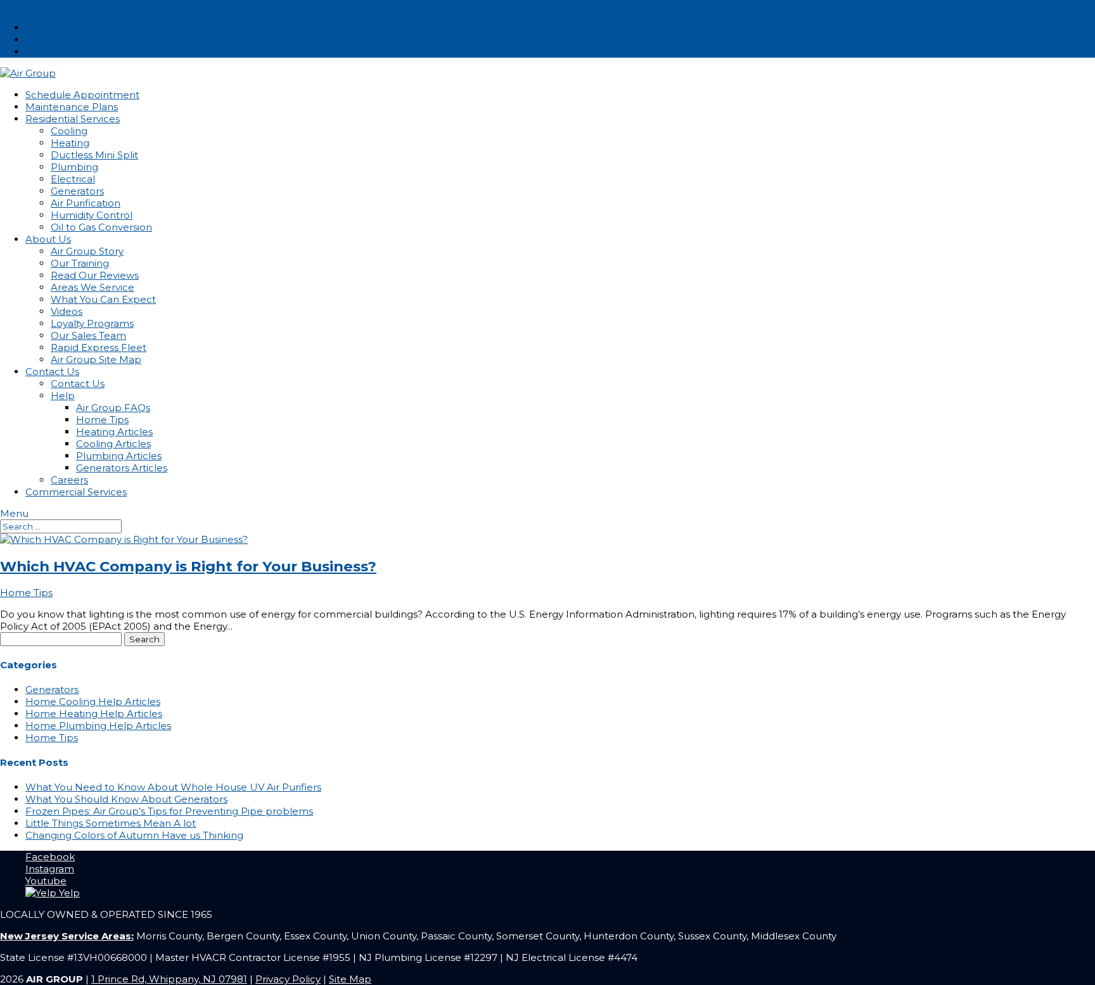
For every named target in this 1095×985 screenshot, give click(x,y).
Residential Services (72, 119)
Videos (66, 311)
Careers (69, 480)
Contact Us (52, 371)
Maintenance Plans (71, 107)
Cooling (69, 131)
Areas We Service (92, 287)
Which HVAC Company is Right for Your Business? (188, 566)
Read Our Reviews (95, 275)
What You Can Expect (103, 299)
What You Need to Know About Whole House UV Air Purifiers (173, 787)
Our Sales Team (88, 335)
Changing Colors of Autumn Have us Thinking (134, 835)
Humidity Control (91, 215)
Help (63, 396)
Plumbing (74, 167)
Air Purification (85, 203)
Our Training (80, 263)
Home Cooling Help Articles (92, 702)
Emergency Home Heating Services (115, 28)
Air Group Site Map (96, 359)
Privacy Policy (288, 979)
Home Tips (102, 420)
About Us (48, 239)
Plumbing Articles (119, 456)
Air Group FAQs (113, 408)
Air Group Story (87, 251)
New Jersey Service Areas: (67, 936)
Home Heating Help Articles (93, 714)
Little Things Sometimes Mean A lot (110, 823)
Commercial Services (76, 492)
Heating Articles (114, 432)
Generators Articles (121, 468)
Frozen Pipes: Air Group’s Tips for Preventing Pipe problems (169, 811)
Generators (77, 191)
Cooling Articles (113, 444)
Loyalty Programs (92, 323)
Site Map (350, 979)
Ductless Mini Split (94, 155)
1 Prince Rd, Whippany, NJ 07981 (169, 979)
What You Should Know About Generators (126, 799)
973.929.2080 (35, 6)
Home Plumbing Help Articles (98, 726)
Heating (70, 143)
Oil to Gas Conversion (101, 227)
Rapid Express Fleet (98, 347)
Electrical (73, 179)
